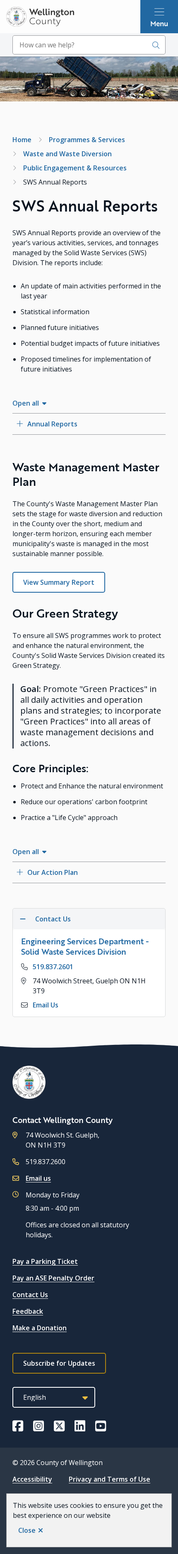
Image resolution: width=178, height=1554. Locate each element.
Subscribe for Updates (59, 1363)
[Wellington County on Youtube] (100, 1426)
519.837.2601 (53, 966)
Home (21, 139)
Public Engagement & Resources (75, 167)
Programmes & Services (87, 139)
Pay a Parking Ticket (45, 1261)
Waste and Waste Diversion (67, 153)
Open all (25, 403)
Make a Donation (39, 1327)
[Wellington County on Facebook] (17, 1426)
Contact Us (30, 1294)
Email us (38, 1178)
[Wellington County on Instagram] (38, 1426)
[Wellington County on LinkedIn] (80, 1426)
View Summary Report (58, 582)
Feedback (27, 1311)
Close (27, 1530)
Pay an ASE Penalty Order (53, 1278)
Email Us (45, 1005)
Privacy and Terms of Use (109, 1479)
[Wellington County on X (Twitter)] (59, 1426)
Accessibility (32, 1479)
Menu (159, 23)
